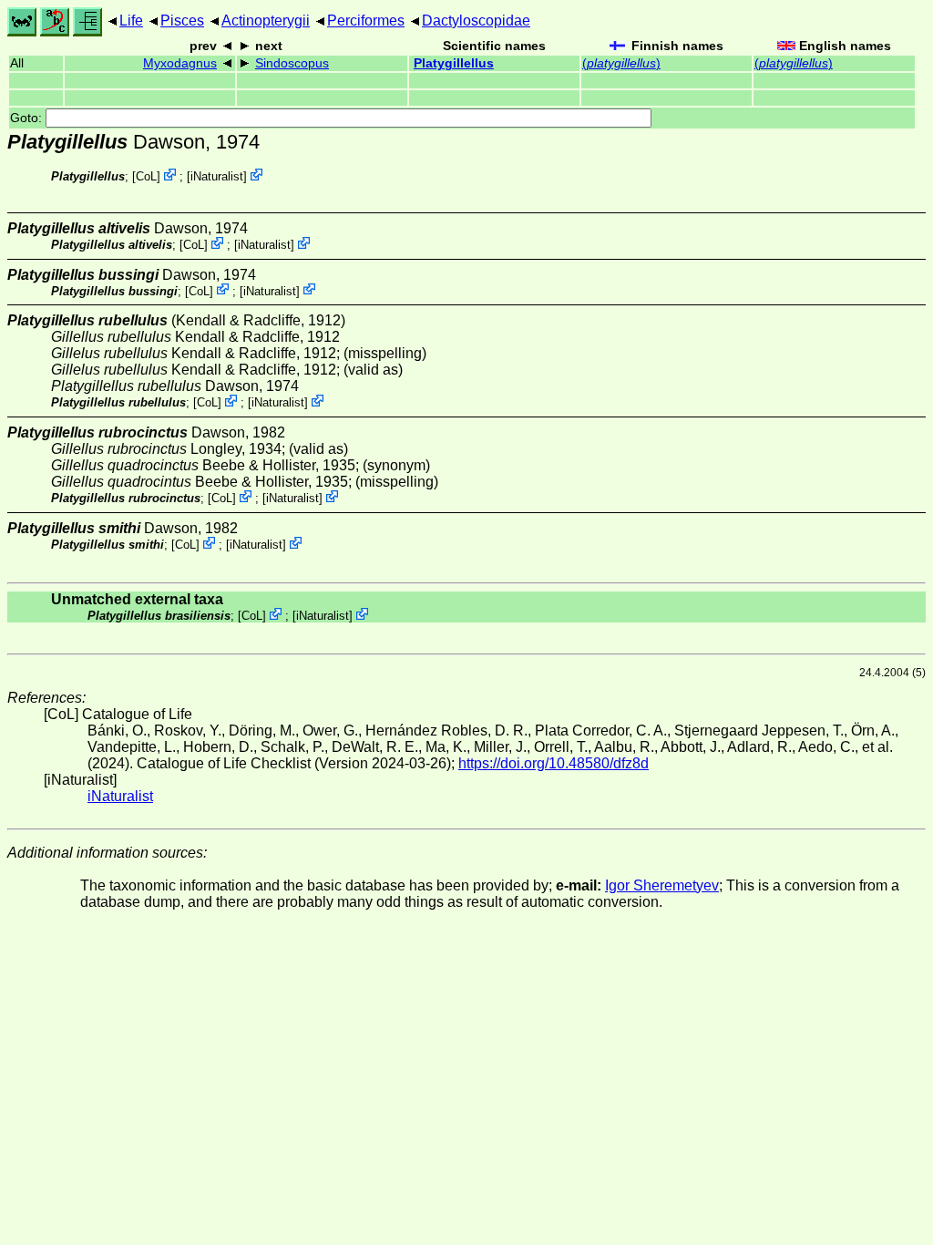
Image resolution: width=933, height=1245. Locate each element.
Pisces (182, 20)
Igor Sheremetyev (662, 885)
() (621, 63)
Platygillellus (454, 63)
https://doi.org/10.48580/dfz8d (553, 763)
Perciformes (366, 20)
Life (131, 20)
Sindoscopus (292, 63)
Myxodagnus (180, 63)
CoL (146, 176)
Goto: (28, 118)
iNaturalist (216, 176)
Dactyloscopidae (476, 20)
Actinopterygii (265, 20)
